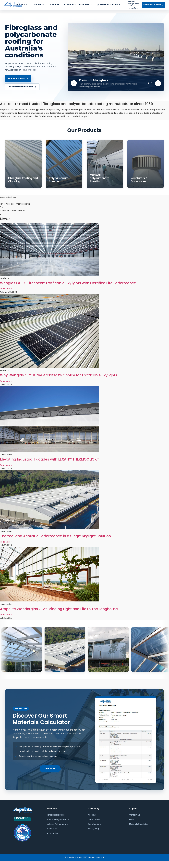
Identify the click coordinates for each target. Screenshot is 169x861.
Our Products (21, 4)
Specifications (94, 824)
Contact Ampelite (152, 4)
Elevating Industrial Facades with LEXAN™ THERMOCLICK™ (50, 459)
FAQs (131, 819)
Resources (84, 4)
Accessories (52, 833)
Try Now (50, 768)
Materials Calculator (138, 824)
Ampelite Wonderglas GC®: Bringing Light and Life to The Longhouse (59, 609)
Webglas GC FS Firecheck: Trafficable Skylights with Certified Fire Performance (68, 283)
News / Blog (93, 828)
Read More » (6, 288)
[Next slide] (158, 83)
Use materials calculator (20, 86)
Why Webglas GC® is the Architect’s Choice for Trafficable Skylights (58, 375)
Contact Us (134, 815)
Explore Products (16, 78)
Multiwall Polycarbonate (58, 824)
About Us (54, 4)
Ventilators (52, 828)
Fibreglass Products (56, 815)
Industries (39, 4)
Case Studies (69, 4)
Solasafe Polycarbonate (58, 819)
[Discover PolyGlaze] (116, 57)
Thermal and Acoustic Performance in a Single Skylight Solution (55, 536)
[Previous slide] (74, 83)
